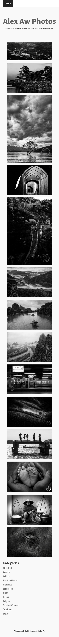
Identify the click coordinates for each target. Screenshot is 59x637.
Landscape (8, 588)
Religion (6, 601)
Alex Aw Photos (29, 21)
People (6, 597)
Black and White (10, 580)
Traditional (8, 609)
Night (5, 592)
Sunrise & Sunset (11, 605)
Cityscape (7, 584)
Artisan (6, 576)
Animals (6, 572)
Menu (8, 3)
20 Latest (7, 568)
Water (5, 613)
